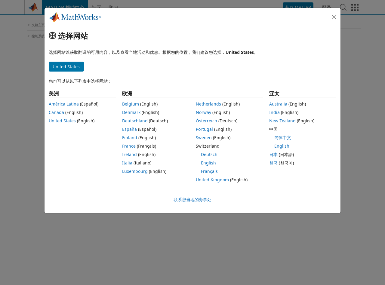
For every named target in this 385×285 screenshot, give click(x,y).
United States (62, 121)
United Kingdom (212, 179)
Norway (203, 112)
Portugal (204, 129)
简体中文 (282, 137)
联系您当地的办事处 (192, 199)
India (274, 112)
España (129, 129)
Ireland (129, 154)
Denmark (131, 112)
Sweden (204, 137)
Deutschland (135, 121)
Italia (127, 163)
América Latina (64, 104)
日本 (273, 154)
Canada (56, 112)
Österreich (206, 121)
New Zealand (282, 121)
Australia (278, 104)
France (129, 146)
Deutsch (209, 154)
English (208, 163)
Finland (129, 137)
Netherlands (208, 104)
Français (209, 171)
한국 (273, 163)
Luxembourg (135, 171)
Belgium (130, 104)
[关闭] (334, 17)
